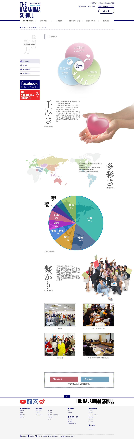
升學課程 (38, 412)
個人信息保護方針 (54, 436)
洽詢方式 (59, 379)
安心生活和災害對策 (93, 414)
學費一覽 (50, 417)
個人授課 (50, 412)
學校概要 (91, 412)
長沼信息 (91, 410)
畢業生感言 (26, 69)
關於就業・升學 (75, 21)
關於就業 (70, 421)
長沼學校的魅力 (28, 21)
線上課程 (50, 410)
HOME (24, 27)
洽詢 (107, 11)
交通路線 (92, 6)
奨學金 (49, 419)
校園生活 (106, 21)
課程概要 (43, 21)
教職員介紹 (26, 73)
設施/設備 (91, 417)
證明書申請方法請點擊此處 (107, 3)
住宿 (69, 410)
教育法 (25, 65)
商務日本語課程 (39, 414)
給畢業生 (94, 3)
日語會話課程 (38, 410)
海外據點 (83, 6)
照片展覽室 (91, 429)
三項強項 (26, 61)
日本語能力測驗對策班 (53, 414)
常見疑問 (90, 379)
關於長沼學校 (90, 21)
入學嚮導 (59, 21)
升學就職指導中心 (72, 423)
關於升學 (70, 419)
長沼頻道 (91, 427)
